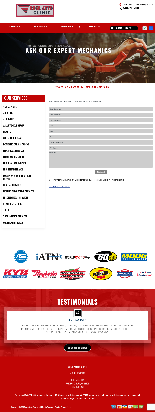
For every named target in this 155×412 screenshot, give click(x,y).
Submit (101, 172)
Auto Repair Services (77, 372)
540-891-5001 (131, 8)
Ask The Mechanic (99, 87)
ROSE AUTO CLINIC (64, 87)
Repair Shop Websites (31, 407)
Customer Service (59, 187)
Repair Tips (66, 26)
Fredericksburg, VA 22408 (60, 45)
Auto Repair (39, 26)
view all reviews (77, 348)
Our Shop (13, 26)
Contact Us (92, 26)
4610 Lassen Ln (44, 45)
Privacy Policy (66, 407)
